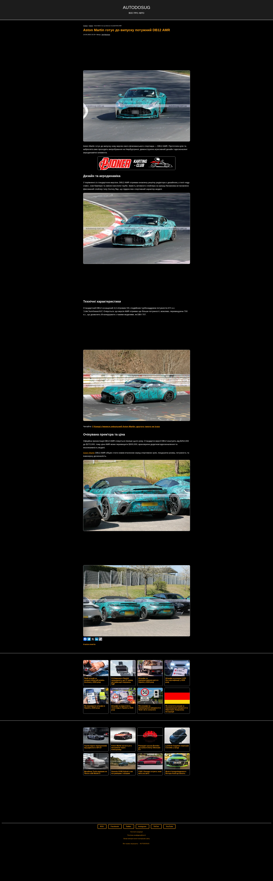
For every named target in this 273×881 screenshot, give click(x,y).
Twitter (129, 826)
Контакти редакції (136, 832)
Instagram (142, 826)
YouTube (169, 826)
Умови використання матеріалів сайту (136, 838)
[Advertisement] (136, 53)
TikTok (156, 826)
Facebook (115, 826)
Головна (85, 25)
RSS (102, 826)
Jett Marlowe (105, 34)
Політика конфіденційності (136, 835)
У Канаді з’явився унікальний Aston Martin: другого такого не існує (126, 426)
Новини (91, 25)
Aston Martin (89, 453)
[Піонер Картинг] (136, 169)
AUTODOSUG (136, 7)
